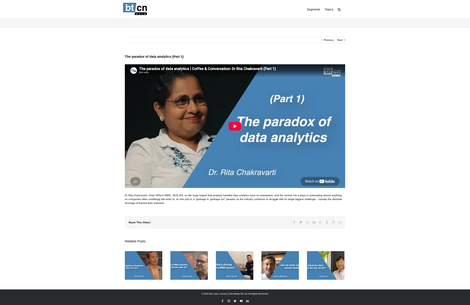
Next (340, 39)
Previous (329, 39)
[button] (339, 9)
